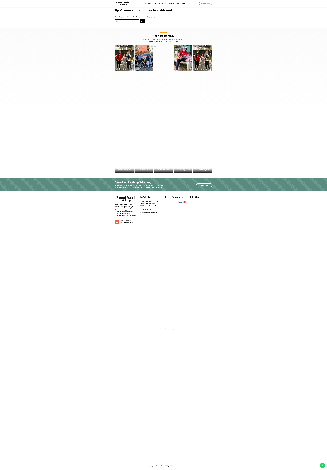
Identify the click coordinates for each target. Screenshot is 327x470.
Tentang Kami (174, 3)
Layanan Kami (159, 3)
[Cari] (142, 21)
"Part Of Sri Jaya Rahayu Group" (169, 466)
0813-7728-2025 (126, 222)
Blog (183, 3)
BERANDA (148, 3)
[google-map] (117, 222)
